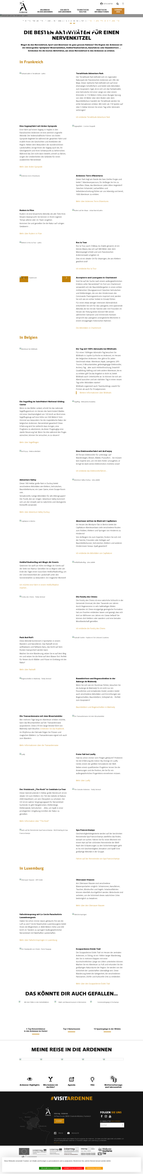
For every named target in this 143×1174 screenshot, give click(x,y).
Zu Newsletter (110, 1121)
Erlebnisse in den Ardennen (45, 11)
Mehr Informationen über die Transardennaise (39, 745)
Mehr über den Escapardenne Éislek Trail (93, 984)
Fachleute (75, 1133)
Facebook (101, 1116)
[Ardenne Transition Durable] (88, 1151)
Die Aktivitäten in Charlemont (88, 328)
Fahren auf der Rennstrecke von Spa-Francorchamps (98, 859)
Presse (60, 1133)
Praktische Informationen (102, 11)
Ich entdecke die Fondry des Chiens (90, 628)
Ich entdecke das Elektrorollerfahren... (92, 471)
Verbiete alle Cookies (73, 1168)
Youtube (110, 1116)
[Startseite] (23, 7)
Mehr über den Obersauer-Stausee (90, 905)
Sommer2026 (118, 11)
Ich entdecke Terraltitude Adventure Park (93, 117)
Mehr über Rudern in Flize (31, 233)
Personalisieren (94, 1168)
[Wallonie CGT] (105, 1151)
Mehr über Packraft (27, 669)
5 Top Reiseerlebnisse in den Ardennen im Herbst (35, 1030)
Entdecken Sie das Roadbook (52, 729)
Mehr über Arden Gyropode (31, 167)
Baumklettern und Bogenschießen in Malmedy (95, 707)
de (123, 3)
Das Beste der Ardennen (64, 11)
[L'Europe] (24, 1151)
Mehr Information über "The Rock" (34, 821)
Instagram (105, 1116)
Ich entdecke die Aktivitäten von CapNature (94, 553)
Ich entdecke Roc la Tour (86, 269)
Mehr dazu (57, 1142)
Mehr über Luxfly (83, 780)
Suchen (117, 4)
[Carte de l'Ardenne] (35, 1124)
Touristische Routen (83, 11)
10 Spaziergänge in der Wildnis (107, 1029)
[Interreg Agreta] (39, 1151)
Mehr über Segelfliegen (29, 442)
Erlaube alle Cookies (50, 1168)
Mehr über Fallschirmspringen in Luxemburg (38, 940)
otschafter (108, 4)
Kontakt (59, 1121)
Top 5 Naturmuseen (71, 1029)
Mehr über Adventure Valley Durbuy (35, 512)
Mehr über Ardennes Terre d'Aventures (92, 201)
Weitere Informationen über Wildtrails (95, 393)
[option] (45, 277)
